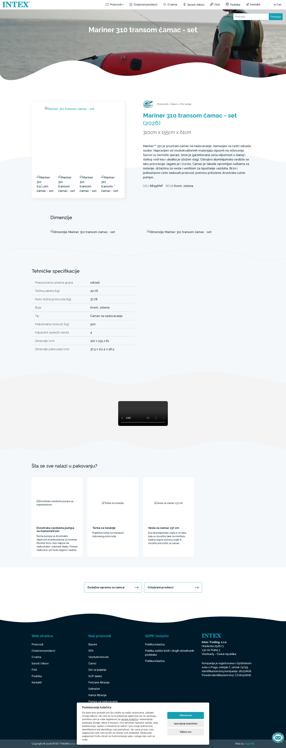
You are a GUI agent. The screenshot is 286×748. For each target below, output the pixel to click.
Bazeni (92, 644)
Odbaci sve (185, 731)
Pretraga (276, 16)
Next (114, 185)
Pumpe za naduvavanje (103, 701)
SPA (91, 650)
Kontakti (254, 4)
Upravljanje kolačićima (185, 723)
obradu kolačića (129, 719)
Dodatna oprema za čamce (106, 587)
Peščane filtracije (99, 682)
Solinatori (94, 688)
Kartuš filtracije (97, 695)
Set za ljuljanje (97, 669)
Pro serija (185, 104)
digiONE (249, 743)
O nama (172, 4)
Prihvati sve (186, 715)
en (279, 4)
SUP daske (95, 676)
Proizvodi (115, 4)
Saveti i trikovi (195, 4)
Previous (42, 185)
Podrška (234, 4)
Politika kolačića (155, 644)
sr (275, 4)
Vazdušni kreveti (98, 657)
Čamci (174, 104)
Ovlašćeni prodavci (145, 4)
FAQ (217, 4)
